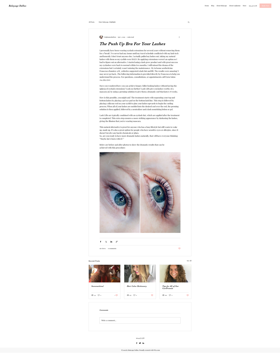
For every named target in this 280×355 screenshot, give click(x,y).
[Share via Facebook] (101, 242)
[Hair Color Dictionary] (140, 273)
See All (189, 261)
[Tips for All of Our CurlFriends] (175, 273)
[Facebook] (137, 343)
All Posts (91, 22)
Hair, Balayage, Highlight (107, 22)
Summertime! (97, 286)
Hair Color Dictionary (137, 286)
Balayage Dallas (17, 5)
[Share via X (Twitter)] (106, 242)
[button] (189, 22)
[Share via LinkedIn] (111, 242)
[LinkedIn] (143, 343)
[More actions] (179, 37)
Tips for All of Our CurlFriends (170, 287)
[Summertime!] (104, 273)
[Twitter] (140, 343)
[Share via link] (117, 242)
